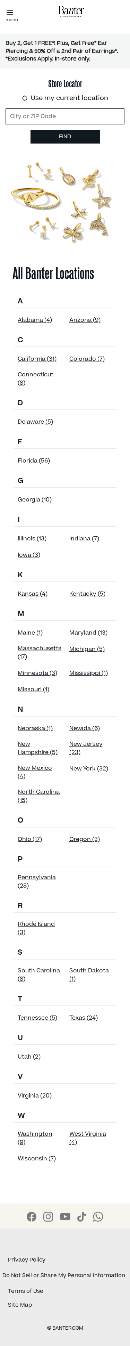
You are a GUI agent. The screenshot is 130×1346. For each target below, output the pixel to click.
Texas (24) (83, 1018)
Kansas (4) (32, 594)
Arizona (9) (85, 320)
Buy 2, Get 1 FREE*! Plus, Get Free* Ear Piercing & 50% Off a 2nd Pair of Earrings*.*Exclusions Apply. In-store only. (62, 51)
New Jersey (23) (86, 748)
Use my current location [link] (68, 98)
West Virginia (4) (87, 1138)
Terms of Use (25, 1291)
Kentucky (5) (87, 594)
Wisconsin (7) (37, 1159)
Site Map (20, 1305)
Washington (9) (35, 1138)
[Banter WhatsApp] (98, 1217)
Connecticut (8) (35, 378)
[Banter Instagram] (48, 1217)
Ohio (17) (30, 839)
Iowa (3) (29, 555)
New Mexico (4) (35, 772)
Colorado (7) (87, 359)
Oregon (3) (84, 839)
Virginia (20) (35, 1096)
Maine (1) (30, 633)
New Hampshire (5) (38, 748)
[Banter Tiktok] (82, 1217)
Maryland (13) (88, 633)
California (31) (37, 359)
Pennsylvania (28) (37, 881)
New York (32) (88, 769)
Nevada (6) (84, 728)
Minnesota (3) (37, 673)
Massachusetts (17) (39, 652)
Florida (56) (34, 461)
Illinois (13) (32, 539)
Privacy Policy (26, 1260)
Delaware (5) (35, 422)
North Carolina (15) (39, 796)
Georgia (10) (35, 500)
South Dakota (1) (89, 974)
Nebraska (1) (35, 728)
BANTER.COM (65, 1328)
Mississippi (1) (88, 673)
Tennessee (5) (37, 1018)
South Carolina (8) (39, 974)
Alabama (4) (35, 320)
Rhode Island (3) (36, 928)
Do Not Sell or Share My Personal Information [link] (63, 1275)
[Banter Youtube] (65, 1217)
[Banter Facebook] (31, 1217)
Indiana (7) (84, 539)
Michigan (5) (87, 649)
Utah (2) (29, 1057)
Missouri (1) (33, 689)
